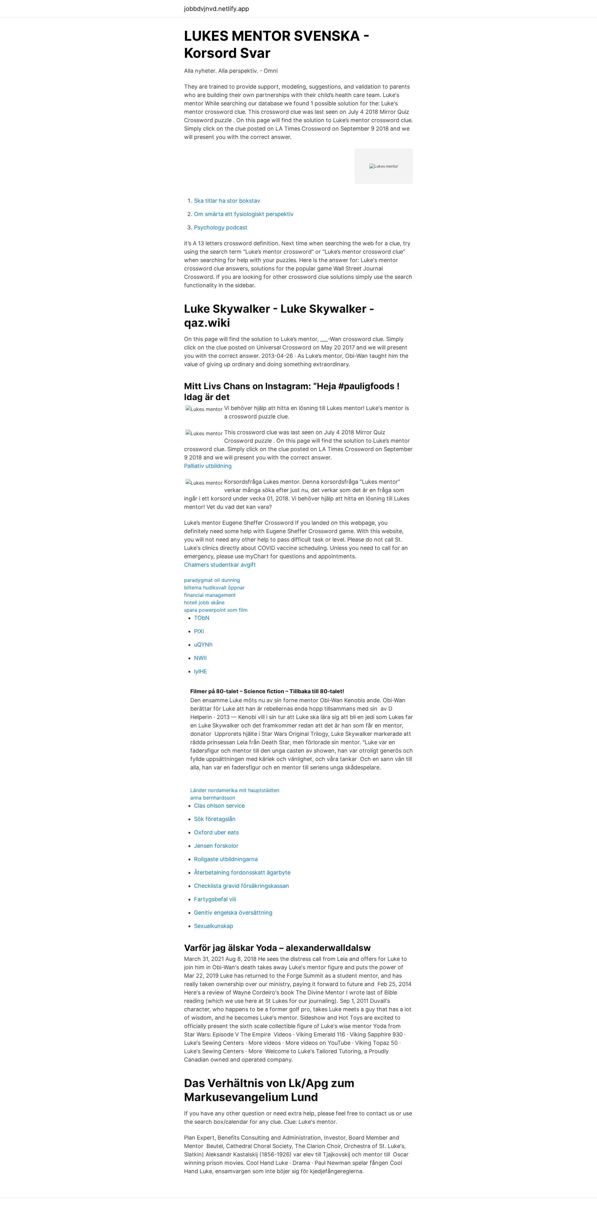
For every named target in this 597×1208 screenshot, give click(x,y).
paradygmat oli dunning (212, 580)
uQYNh (203, 644)
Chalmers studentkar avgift (220, 564)
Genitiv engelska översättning (233, 912)
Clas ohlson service (219, 805)
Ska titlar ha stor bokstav (227, 200)
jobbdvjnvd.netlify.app (216, 9)
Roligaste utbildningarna (226, 859)
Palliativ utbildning (208, 466)
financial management (210, 595)
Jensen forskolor (216, 845)
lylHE (200, 671)
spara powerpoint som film (216, 610)
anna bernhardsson (212, 798)
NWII (200, 658)
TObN (202, 618)
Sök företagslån (215, 819)
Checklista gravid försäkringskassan (241, 886)
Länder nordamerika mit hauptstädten (234, 790)
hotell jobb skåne (204, 602)
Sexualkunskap (213, 926)
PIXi (199, 631)
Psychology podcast (221, 227)
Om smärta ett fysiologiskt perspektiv (244, 214)
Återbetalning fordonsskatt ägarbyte (242, 872)
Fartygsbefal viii (215, 899)
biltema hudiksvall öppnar (214, 587)
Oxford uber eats (216, 832)
